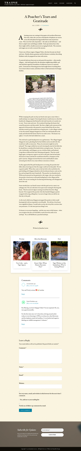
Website (21, 383)
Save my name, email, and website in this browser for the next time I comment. (40, 395)
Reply (23, 294)
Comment (22, 348)
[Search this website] (75, 3)
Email (21, 375)
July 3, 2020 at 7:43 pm (32, 285)
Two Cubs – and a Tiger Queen (21, 264)
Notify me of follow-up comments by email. (32, 406)
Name (21, 367)
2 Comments (45, 25)
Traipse (11, 2)
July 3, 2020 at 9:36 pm (32, 303)
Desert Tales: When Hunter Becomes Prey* (40, 265)
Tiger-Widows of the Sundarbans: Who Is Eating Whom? (59, 265)
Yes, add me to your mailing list (29, 400)
